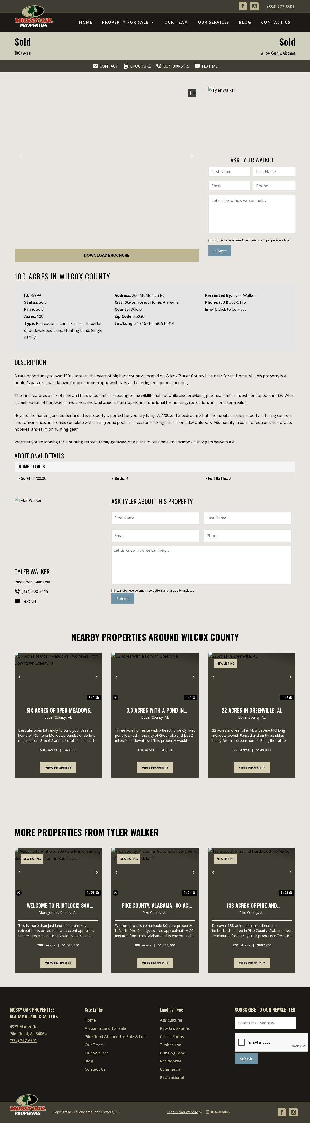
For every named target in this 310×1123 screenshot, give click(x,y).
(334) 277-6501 (280, 6)
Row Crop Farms (175, 1028)
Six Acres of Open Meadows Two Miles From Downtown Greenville (58, 710)
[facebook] (243, 9)
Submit (219, 251)
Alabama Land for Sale (105, 1028)
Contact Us (276, 22)
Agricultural (171, 1020)
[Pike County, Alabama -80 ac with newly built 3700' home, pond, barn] (155, 872)
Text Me (29, 601)
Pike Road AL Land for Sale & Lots (116, 1036)
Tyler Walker (244, 295)
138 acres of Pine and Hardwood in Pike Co (252, 905)
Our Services (213, 22)
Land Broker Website (182, 1112)
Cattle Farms (172, 1036)
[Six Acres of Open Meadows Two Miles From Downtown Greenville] (58, 677)
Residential (170, 1061)
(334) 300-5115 (232, 302)
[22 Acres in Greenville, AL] (251, 677)
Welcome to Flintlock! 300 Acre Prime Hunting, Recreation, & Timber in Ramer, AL (58, 905)
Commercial (171, 1069)
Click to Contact (232, 309)
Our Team (176, 22)
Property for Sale (125, 22)
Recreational (172, 1077)
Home (86, 22)
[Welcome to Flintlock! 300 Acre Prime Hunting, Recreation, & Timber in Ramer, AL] (58, 872)
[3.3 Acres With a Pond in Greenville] (155, 677)
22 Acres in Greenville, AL (252, 710)
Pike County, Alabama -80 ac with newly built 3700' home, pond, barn (155, 905)
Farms (76, 323)
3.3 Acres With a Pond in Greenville (155, 710)
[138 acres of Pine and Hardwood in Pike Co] (251, 872)
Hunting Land (76, 330)
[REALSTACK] (216, 1112)
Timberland (170, 1044)
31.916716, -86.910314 (154, 323)
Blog (245, 22)
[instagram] (254, 9)
